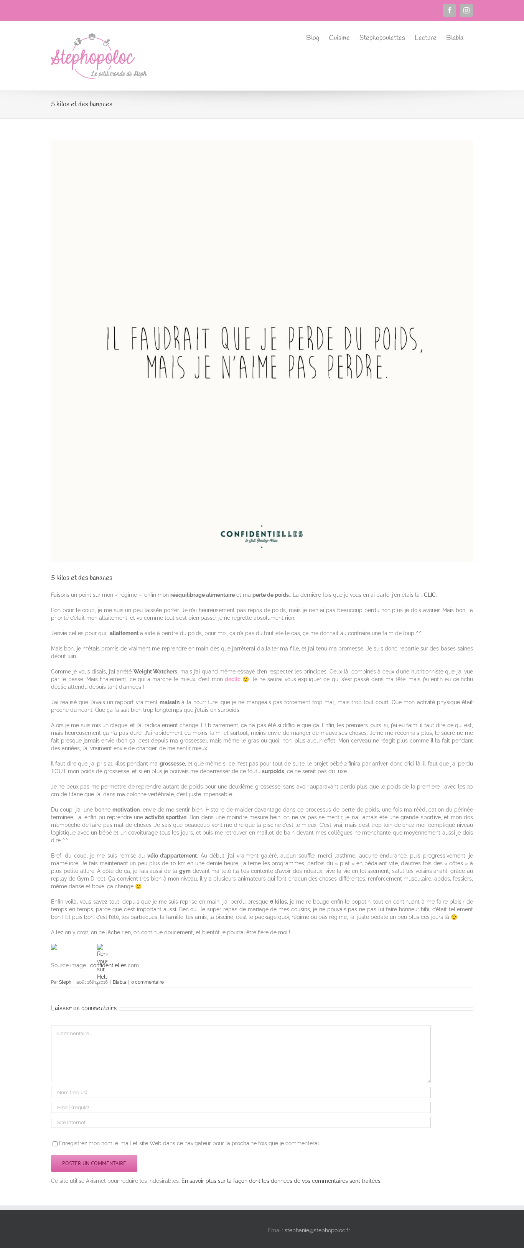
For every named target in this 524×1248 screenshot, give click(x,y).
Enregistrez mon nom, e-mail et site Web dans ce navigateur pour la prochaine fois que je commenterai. (189, 1143)
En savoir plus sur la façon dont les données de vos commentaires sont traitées (281, 1181)
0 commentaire (147, 982)
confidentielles (108, 965)
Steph (65, 982)
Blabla (119, 982)
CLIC (430, 595)
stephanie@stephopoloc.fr (317, 1230)
